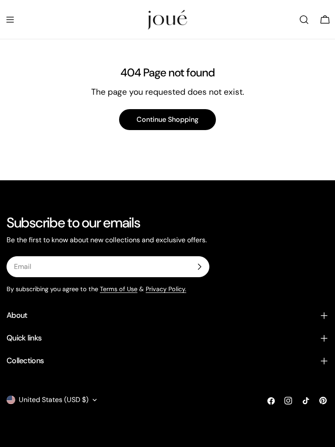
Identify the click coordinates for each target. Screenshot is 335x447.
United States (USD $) (54, 399)
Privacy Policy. (166, 289)
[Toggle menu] (10, 19)
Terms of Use (118, 289)
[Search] (304, 19)
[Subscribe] (199, 267)
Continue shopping (167, 119)
